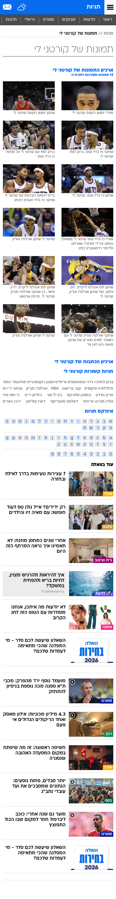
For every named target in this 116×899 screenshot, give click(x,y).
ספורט (48, 20)
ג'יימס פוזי (11, 395)
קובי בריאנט (71, 388)
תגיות (93, 7)
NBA (55, 388)
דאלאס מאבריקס (64, 401)
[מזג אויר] (22, 7)
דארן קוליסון (35, 401)
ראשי (107, 20)
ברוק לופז (105, 382)
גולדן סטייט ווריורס (98, 401)
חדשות (89, 20)
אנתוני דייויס (13, 388)
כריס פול (28, 382)
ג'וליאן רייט (33, 395)
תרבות (11, 20)
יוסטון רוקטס (45, 382)
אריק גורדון (104, 395)
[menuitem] (89, 20)
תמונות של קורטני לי (78, 34)
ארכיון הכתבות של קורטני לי (83, 362)
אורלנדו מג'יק (36, 388)
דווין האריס (12, 401)
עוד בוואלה (102, 465)
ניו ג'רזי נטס (88, 382)
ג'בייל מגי (54, 395)
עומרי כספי (12, 382)
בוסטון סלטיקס (79, 395)
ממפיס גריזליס (67, 382)
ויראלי (30, 20)
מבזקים (69, 20)
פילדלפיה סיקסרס (98, 388)
